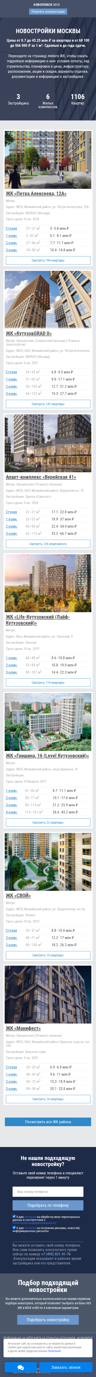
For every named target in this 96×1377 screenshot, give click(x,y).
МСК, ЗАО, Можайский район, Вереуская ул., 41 (45, 490)
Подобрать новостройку (48, 1319)
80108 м (34, 945)
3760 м (33, 379)
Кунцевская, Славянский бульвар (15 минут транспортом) (43, 343)
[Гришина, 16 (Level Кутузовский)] (48, 760)
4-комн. (11, 812)
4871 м (33, 938)
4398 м (33, 526)
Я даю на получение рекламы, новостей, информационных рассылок (46, 1229)
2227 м (33, 512)
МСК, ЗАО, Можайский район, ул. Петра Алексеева (47, 351)
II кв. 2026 (22, 503)
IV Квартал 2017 (26, 781)
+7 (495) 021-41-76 (56, 1254)
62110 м (34, 533)
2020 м (33, 1067)
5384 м (33, 665)
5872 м (33, 1081)
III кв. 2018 (22, 219)
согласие (30, 1217)
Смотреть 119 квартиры (47, 682)
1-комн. (11, 235)
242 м (32, 235)
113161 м (34, 812)
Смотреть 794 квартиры (47, 260)
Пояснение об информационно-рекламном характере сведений (48, 1357)
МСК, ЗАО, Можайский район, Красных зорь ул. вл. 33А (48, 1044)
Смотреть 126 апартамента (48, 544)
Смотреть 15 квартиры (48, 955)
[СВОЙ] (48, 896)
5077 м (32, 798)
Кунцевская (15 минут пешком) (34, 484)
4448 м (33, 658)
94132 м (34, 393)
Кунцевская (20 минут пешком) (34, 1036)
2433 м (33, 372)
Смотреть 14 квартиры (48, 1099)
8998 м (33, 1089)
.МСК (47, 4)
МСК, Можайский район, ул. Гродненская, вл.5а (45, 909)
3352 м (33, 519)
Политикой (54, 1351)
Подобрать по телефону (48, 1205)
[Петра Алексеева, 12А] (48, 198)
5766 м (33, 243)
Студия (11, 228)
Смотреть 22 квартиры (48, 822)
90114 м (33, 805)
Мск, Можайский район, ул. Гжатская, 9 (39, 636)
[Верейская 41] (48, 481)
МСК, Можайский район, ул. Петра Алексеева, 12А (47, 207)
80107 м (34, 672)
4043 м (33, 1074)
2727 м (33, 228)
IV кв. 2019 (22, 649)
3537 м (33, 930)
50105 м (34, 386)
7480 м (33, 250)
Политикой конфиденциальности (34, 1223)
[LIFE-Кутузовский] (48, 620)
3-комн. (11, 250)
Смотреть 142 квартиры (47, 404)
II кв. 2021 (22, 363)
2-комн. (11, 243)
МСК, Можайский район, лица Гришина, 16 (42, 769)
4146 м (32, 790)
